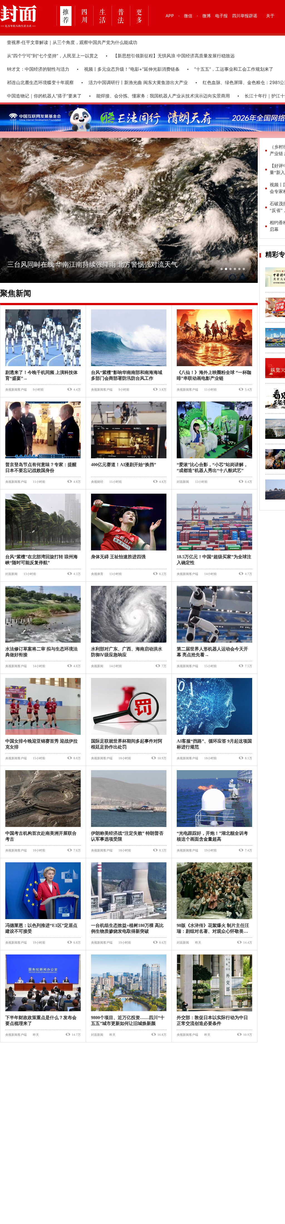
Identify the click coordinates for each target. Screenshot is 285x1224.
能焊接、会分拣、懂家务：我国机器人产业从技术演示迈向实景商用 (163, 96)
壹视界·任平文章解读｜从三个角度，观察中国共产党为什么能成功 (72, 42)
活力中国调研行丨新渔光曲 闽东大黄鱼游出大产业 (138, 82)
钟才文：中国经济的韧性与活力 (38, 69)
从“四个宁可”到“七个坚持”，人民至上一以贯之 (52, 55)
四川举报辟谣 (244, 15)
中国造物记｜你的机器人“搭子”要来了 (44, 96)
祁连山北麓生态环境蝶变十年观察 (40, 82)
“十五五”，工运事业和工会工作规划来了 (233, 69)
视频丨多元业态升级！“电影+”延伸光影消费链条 (132, 69)
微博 (206, 15)
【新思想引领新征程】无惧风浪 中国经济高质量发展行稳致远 (174, 55)
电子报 (221, 15)
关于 (270, 15)
